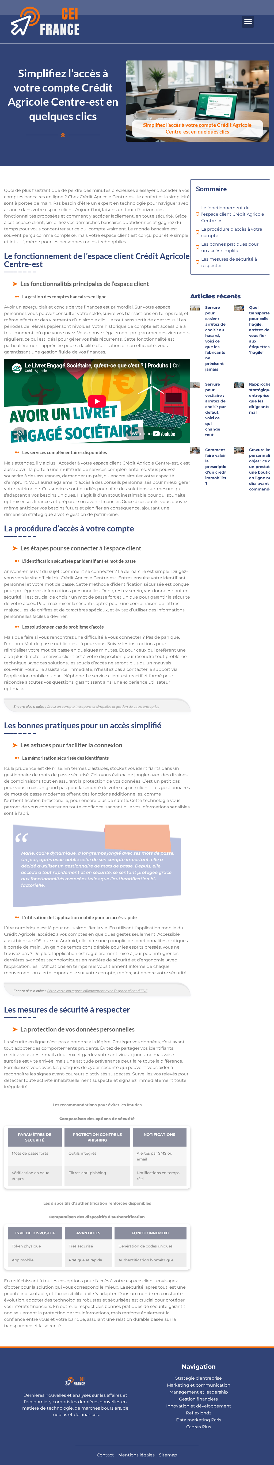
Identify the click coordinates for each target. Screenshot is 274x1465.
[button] (248, 22)
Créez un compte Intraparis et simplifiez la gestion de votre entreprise (103, 707)
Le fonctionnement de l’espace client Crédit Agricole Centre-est (232, 214)
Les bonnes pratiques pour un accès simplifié (229, 247)
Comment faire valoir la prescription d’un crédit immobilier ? (217, 466)
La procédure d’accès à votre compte (231, 232)
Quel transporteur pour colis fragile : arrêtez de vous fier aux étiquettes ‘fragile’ (261, 330)
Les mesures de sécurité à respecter (229, 262)
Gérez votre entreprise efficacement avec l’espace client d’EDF (97, 991)
